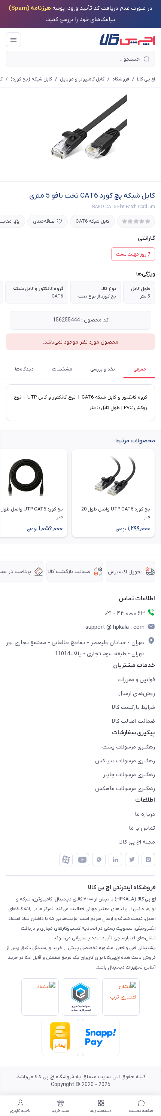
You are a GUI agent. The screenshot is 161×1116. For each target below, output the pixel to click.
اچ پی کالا (146, 79)
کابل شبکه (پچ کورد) (31, 79)
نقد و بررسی (102, 369)
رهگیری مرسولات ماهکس (125, 788)
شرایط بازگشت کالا (133, 707)
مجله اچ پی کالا (137, 842)
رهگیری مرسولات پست (128, 747)
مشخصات (62, 369)
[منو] (13, 39)
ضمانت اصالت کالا (133, 721)
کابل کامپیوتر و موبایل (82, 79)
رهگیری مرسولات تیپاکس (125, 761)
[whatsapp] (99, 859)
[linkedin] (115, 859)
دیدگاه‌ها (24, 369)
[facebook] (66, 859)
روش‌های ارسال (136, 693)
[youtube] (82, 859)
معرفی (139, 369)
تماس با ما (142, 828)
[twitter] (132, 859)
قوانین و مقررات (136, 679)
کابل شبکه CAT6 (92, 221)
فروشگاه (120, 79)
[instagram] (148, 859)
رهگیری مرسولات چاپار (129, 774)
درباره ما (145, 814)
